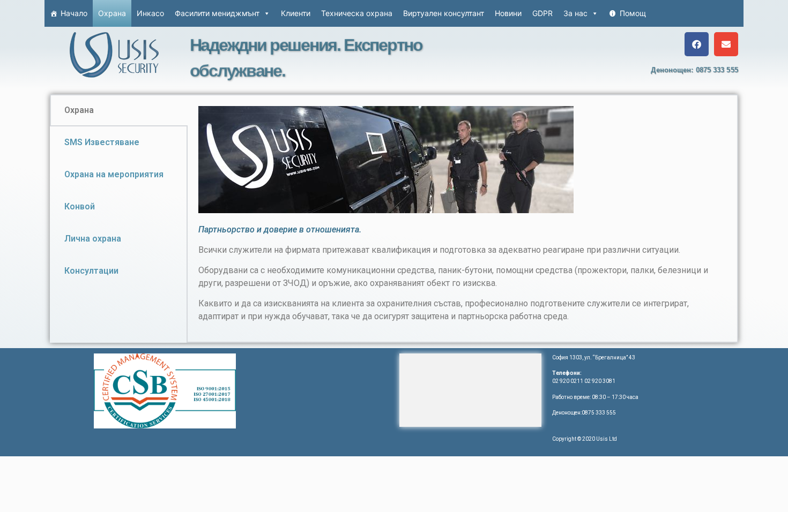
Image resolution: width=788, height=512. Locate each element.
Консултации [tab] (91, 271)
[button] (697, 44)
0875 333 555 (717, 70)
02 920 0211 (567, 381)
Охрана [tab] (79, 110)
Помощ (633, 13)
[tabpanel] (462, 218)
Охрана (112, 13)
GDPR (542, 13)
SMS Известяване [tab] (101, 142)
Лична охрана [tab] (92, 239)
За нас (575, 13)
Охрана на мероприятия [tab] (113, 174)
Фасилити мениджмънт (217, 13)
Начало (74, 13)
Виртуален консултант (443, 13)
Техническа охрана (356, 13)
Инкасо (150, 13)
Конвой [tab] (79, 206)
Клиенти (295, 13)
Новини (508, 13)
